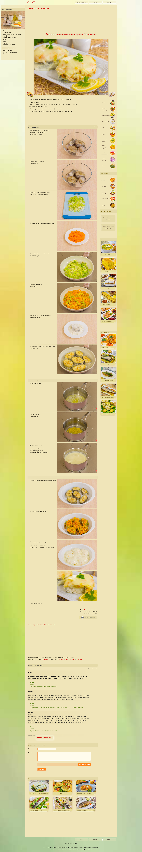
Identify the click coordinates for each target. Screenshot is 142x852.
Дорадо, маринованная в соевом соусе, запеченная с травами (86, 811)
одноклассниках (70, 659)
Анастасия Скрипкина (90, 609)
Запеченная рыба (49, 625)
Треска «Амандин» (106, 347)
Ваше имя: (31, 748)
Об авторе (109, 2)
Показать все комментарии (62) (44, 737)
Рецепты (30, 8)
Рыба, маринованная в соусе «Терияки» (107, 381)
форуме (46, 659)
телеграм (79, 659)
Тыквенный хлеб (105, 271)
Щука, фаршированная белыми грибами (62, 811)
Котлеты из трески (58, 793)
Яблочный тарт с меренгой (105, 288)
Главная (81, 839)
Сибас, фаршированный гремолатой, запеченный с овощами (108, 398)
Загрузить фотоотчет (84, 764)
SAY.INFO (30, 2)
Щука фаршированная (36, 810)
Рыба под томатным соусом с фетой (84, 794)
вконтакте (62, 659)
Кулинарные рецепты (81, 2)
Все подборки (106, 211)
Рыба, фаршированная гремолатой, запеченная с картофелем (108, 364)
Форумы (95, 2)
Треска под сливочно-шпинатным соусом (39, 794)
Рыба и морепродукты (42, 8)
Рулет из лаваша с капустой (105, 305)
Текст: (30, 753)
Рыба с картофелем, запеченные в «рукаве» (107, 414)
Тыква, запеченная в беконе (106, 322)
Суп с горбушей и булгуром (105, 255)
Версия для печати (90, 617)
